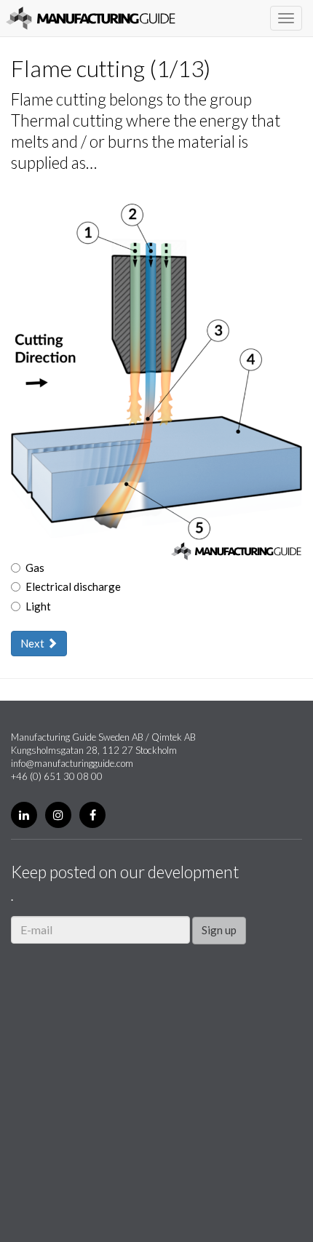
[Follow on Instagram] (58, 815)
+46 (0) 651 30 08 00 (57, 776)
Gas (34, 567)
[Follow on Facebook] (92, 815)
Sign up (219, 929)
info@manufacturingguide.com (72, 763)
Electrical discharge (73, 586)
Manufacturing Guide (90, 18)
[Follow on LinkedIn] (24, 815)
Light (38, 606)
